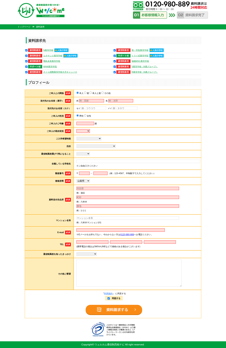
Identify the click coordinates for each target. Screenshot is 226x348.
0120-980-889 (127, 234)
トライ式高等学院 (140, 55)
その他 (107, 93)
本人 (81, 93)
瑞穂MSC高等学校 (140, 61)
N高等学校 (48, 50)
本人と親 (96, 93)
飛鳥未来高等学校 (51, 61)
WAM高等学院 (50, 66)
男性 (81, 116)
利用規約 (108, 293)
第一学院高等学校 (140, 50)
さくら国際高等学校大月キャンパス (60, 72)
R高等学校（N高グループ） (145, 72)
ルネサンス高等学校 (52, 55)
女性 (88, 116)
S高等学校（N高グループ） (145, 66)
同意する (115, 298)
